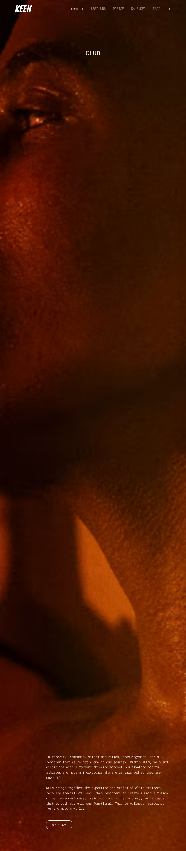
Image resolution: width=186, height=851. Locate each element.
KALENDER (138, 8)
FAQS (156, 8)
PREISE (118, 8)
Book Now (59, 824)
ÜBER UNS (98, 8)
